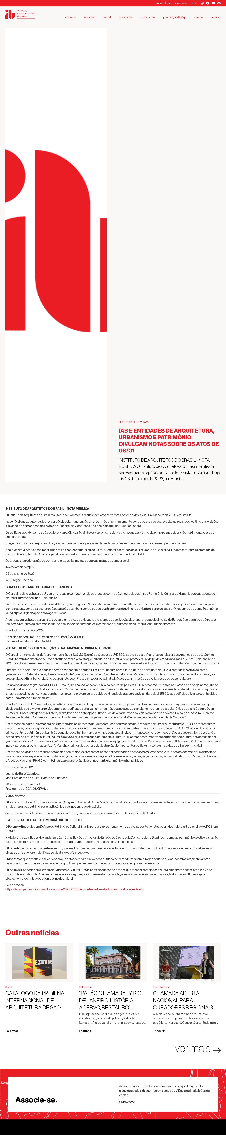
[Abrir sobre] (75, 17)
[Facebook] (207, 3)
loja (194, 3)
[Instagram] (202, 3)
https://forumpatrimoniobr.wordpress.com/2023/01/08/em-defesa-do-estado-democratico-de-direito (74, 889)
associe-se (181, 3)
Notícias (143, 422)
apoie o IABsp (163, 3)
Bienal (8, 987)
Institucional (85, 987)
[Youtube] (213, 3)
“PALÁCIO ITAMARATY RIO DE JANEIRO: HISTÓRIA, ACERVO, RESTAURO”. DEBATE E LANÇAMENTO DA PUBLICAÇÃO (110, 1007)
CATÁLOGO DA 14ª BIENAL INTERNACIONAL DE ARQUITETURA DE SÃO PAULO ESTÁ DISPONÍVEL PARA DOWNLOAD (36, 1007)
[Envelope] (219, 3)
